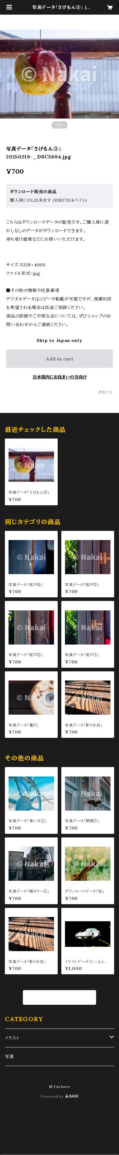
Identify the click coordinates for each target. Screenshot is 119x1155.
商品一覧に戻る (59, 997)
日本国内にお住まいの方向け (60, 377)
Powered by (53, 1096)
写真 (9, 1056)
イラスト (12, 1038)
